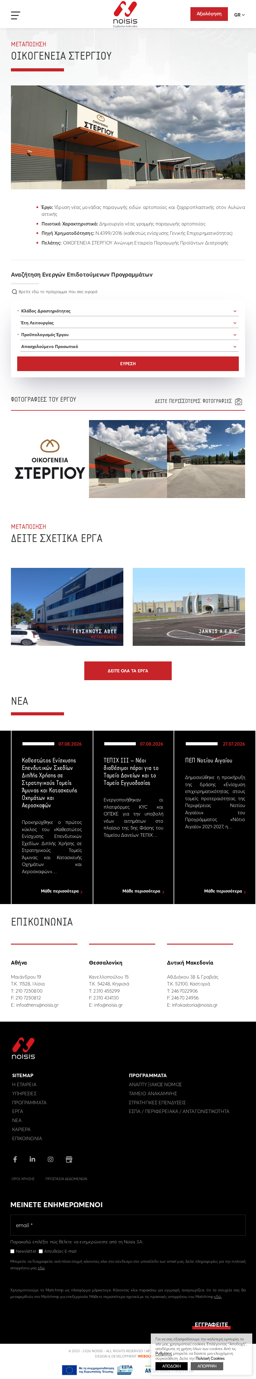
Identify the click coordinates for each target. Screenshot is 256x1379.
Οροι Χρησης (23, 1179)
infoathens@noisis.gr (37, 1005)
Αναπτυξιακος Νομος (155, 1084)
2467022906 (184, 991)
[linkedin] (32, 1160)
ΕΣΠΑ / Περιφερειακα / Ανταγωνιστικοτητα (179, 1111)
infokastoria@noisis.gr (195, 1005)
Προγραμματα (29, 1103)
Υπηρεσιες (24, 1093)
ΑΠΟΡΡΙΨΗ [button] (207, 1366)
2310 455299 (106, 991)
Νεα (17, 1120)
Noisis (125, 14)
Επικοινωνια (27, 1138)
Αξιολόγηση (209, 14)
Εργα (17, 1111)
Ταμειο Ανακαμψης (153, 1093)
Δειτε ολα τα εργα (128, 671)
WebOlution (149, 1356)
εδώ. (218, 1296)
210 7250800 (29, 991)
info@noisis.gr (108, 1005)
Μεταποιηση (28, 44)
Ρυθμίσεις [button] (163, 1353)
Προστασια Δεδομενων (66, 1179)
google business (69, 1159)
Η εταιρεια (24, 1084)
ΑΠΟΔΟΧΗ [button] (171, 1366)
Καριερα (21, 1129)
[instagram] (50, 1160)
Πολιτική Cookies (210, 1358)
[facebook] (15, 1160)
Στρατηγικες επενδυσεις (157, 1103)
